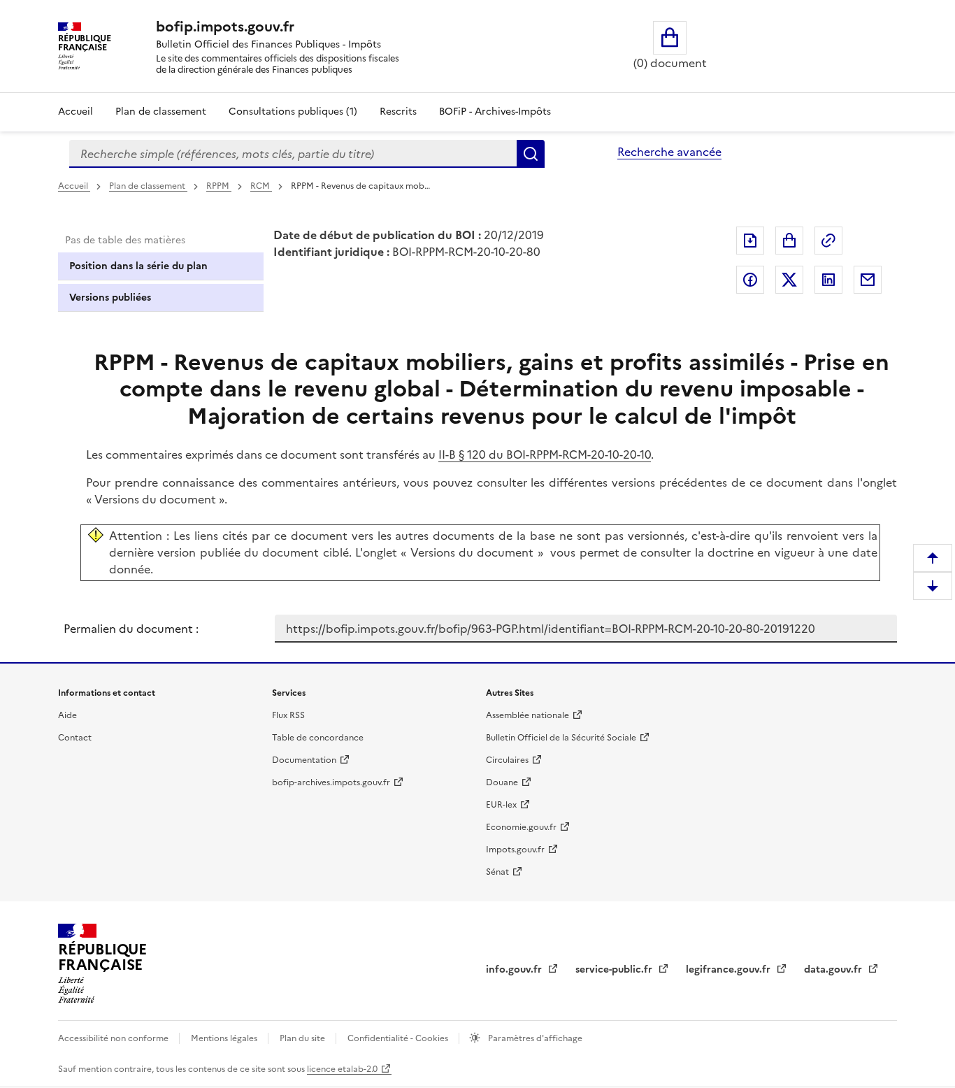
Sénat (497, 872)
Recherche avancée (669, 151)
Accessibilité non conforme (114, 1038)
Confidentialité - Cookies (398, 1038)
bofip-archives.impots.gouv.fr (331, 782)
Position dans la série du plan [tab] (138, 266)
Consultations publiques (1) (293, 111)
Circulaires (507, 760)
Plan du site (303, 1038)
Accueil (75, 111)
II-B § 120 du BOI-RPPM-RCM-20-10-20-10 (544, 454)
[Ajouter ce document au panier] (789, 241)
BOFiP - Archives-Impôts (495, 111)
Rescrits (398, 111)
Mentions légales (225, 1038)
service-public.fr (615, 969)
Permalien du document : (131, 628)
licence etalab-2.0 (342, 1069)
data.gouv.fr (834, 969)
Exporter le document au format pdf (750, 241)
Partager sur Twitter (789, 280)
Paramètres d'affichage (534, 1038)
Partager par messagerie (868, 280)
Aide (67, 715)
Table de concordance (318, 737)
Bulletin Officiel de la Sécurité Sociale (561, 737)
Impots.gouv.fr (515, 849)
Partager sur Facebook (750, 280)
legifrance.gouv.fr (729, 969)
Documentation (304, 760)
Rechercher (531, 154)
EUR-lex (501, 805)
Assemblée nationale (527, 715)
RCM (261, 186)
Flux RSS (288, 715)
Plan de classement (160, 111)
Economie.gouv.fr (521, 827)
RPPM (218, 186)
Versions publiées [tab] (110, 297)
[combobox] (293, 154)
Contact (75, 737)
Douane (502, 782)
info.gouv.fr (515, 969)
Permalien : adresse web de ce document (828, 241)
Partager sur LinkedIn (828, 280)
